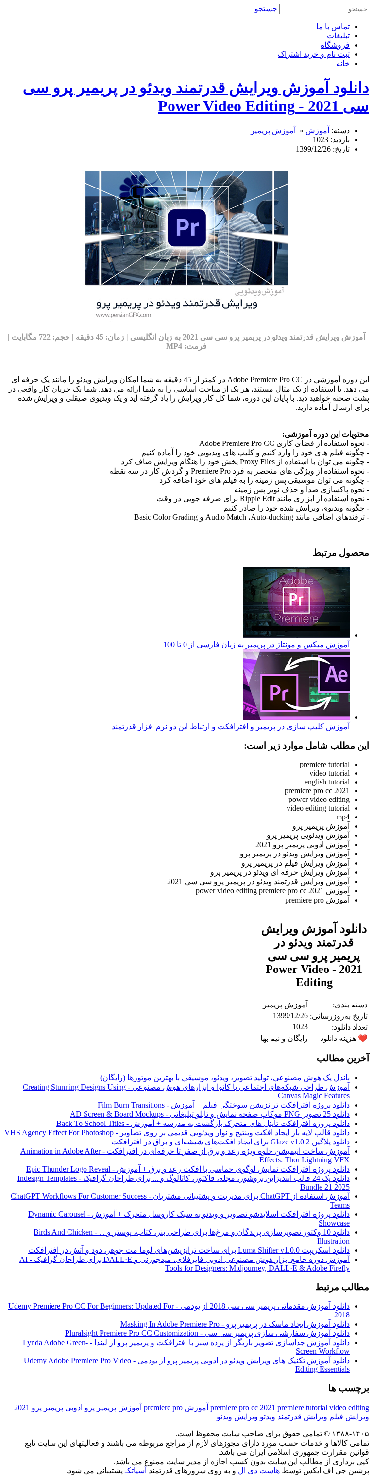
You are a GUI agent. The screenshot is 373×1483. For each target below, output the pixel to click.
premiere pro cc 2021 (242, 1407)
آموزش (317, 130)
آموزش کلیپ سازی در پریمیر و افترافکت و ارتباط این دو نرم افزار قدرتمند (231, 726)
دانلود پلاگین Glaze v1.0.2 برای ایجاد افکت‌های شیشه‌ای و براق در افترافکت (230, 1142)
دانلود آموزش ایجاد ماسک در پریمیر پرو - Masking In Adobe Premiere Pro (235, 1324)
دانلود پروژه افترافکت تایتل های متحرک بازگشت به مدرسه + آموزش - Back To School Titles (203, 1123)
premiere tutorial (302, 1407)
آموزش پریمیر (273, 130)
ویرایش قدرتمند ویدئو (293, 1417)
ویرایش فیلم (349, 1417)
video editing (349, 1407)
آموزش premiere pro (176, 1407)
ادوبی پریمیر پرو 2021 (48, 1407)
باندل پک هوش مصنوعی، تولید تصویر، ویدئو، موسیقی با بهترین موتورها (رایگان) (225, 1078)
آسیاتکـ (136, 1470)
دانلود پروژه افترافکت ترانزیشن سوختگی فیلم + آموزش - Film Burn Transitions (224, 1105)
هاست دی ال (259, 1470)
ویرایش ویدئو (237, 1417)
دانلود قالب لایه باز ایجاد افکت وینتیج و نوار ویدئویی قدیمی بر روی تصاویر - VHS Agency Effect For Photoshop (177, 1132)
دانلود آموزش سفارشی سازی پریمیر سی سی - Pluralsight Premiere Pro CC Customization (207, 1333)
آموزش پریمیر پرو (113, 1407)
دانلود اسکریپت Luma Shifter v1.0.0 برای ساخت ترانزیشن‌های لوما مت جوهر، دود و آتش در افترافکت (189, 1250)
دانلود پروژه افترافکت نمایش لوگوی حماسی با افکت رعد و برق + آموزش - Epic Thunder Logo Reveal (188, 1169)
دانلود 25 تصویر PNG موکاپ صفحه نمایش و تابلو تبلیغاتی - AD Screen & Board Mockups (210, 1114)
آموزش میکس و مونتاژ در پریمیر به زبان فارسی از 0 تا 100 (256, 644)
